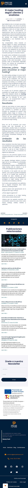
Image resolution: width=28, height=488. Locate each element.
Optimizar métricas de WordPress (11, 268)
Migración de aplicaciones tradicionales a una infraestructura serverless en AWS (13, 249)
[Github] (11, 466)
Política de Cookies (11, 482)
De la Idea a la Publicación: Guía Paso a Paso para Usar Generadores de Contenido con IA (13, 319)
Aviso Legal (23, 482)
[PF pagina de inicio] (14, 425)
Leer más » (4, 264)
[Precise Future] (6, 5)
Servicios (9, 447)
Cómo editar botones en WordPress (11, 302)
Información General (14, 20)
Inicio (4, 447)
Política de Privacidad (20, 478)
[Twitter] (11, 472)
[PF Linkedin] (5, 466)
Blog (15, 447)
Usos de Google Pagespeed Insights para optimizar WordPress (13, 337)
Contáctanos (21, 447)
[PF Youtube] (17, 472)
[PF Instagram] (22, 466)
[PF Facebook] (17, 466)
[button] (26, 3)
